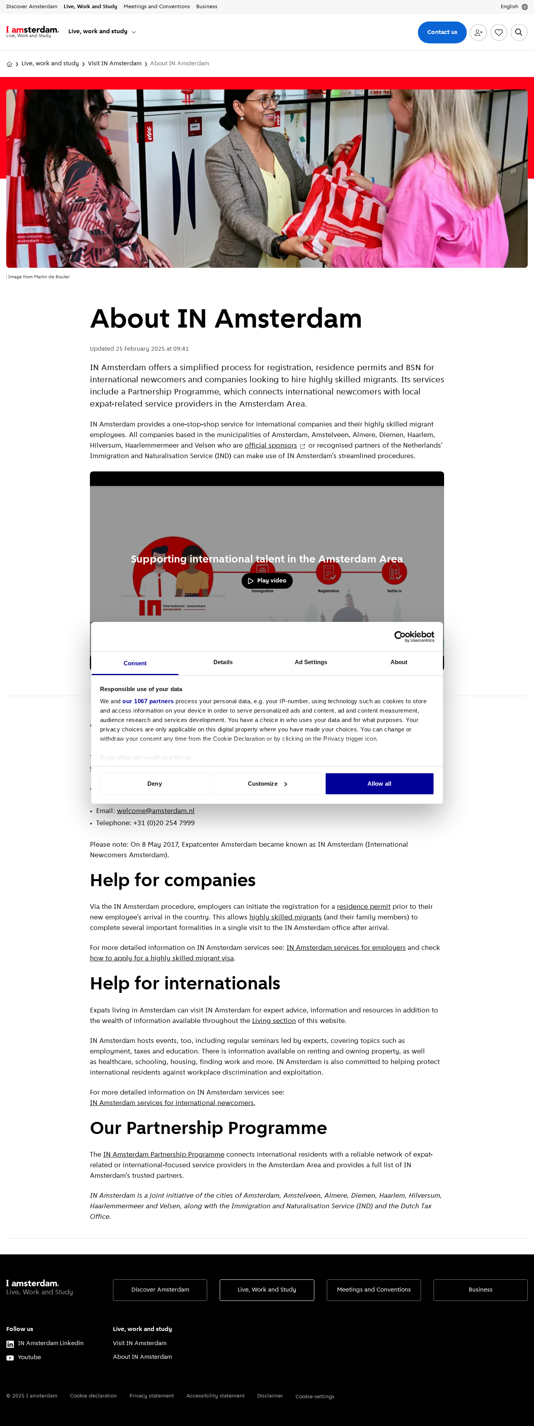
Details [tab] (223, 662)
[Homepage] (9, 64)
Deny (154, 783)
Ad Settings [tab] (311, 662)
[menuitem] (102, 32)
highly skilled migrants (285, 917)
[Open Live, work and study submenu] (134, 32)
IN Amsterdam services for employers (346, 948)
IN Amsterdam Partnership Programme (163, 1155)
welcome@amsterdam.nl (156, 811)
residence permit (364, 907)
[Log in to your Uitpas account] (478, 32)
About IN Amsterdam (142, 1357)
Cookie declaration (93, 1396)
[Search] (519, 32)
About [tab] (399, 662)
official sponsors (271, 446)
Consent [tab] (135, 663)
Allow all (379, 783)
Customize (263, 783)
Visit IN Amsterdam (115, 64)
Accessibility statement (215, 1396)
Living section (274, 1021)
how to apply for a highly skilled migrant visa (162, 958)
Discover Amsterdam (160, 1290)
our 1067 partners (148, 701)
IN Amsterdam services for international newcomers (172, 1103)
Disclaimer (270, 1396)
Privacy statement (151, 1396)
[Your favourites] (498, 32)
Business (481, 1290)
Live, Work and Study (267, 1290)
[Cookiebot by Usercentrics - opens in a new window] (400, 637)
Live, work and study (50, 64)
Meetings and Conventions (374, 1290)
